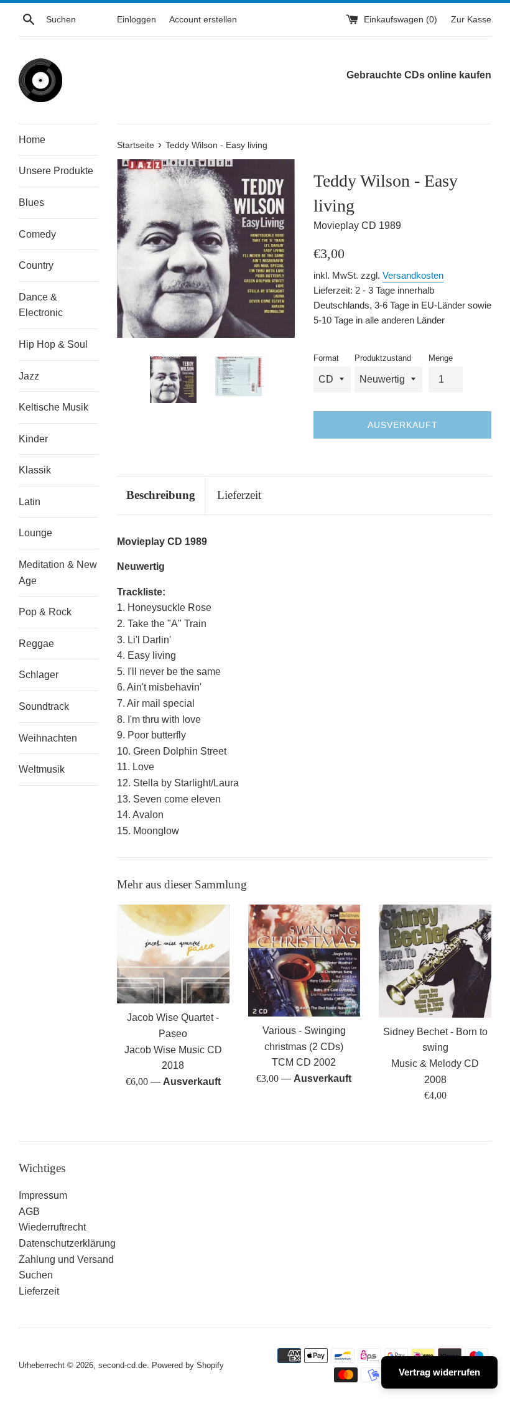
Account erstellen (203, 19)
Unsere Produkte (56, 170)
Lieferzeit (239, 494)
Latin (29, 501)
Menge (441, 358)
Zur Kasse (471, 19)
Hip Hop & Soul (53, 344)
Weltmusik (42, 769)
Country (36, 265)
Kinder (33, 439)
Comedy (37, 234)
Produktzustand (383, 358)
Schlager (38, 674)
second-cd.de (122, 1365)
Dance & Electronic (41, 305)
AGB (29, 1211)
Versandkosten (412, 275)
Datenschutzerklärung (67, 1243)
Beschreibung (160, 494)
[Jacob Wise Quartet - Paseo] (173, 954)
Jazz (29, 376)
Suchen (36, 1275)
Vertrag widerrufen (439, 1372)
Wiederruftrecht (52, 1227)
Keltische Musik (53, 407)
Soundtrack (44, 706)
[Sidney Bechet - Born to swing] (435, 961)
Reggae (36, 643)
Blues (31, 202)
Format (326, 358)
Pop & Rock (45, 612)
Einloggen (136, 19)
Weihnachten (48, 738)
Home (32, 139)
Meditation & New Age (58, 572)
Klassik (35, 470)
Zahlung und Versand (66, 1259)
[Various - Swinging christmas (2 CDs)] (304, 961)
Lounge (35, 533)
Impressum (43, 1195)
